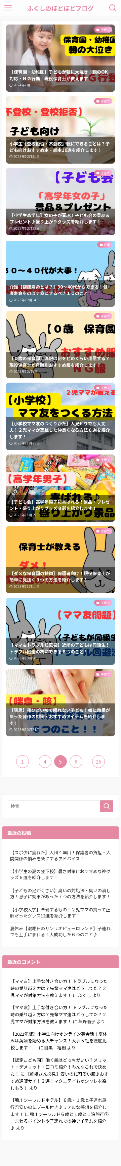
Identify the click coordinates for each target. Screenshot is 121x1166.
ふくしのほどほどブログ (60, 8)
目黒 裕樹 (55, 1047)
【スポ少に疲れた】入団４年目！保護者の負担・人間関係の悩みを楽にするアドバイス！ (60, 855)
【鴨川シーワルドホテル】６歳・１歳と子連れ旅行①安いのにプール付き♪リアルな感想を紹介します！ (58, 1107)
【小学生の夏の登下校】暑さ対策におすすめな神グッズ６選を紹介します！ (60, 874)
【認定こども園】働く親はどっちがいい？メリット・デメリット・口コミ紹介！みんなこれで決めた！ (58, 1067)
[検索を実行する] (106, 806)
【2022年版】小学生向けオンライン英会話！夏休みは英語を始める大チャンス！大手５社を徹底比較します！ (58, 1041)
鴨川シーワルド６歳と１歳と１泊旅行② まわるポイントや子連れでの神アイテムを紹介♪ (59, 1121)
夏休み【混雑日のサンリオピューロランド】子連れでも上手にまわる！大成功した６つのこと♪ (60, 931)
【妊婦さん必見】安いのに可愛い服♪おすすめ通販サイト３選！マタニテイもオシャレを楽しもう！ (59, 1081)
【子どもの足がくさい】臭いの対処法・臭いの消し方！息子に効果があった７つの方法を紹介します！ (60, 893)
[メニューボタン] (8, 8)
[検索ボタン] (113, 8)
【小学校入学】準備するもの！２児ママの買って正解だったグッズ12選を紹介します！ (60, 912)
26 (98, 761)
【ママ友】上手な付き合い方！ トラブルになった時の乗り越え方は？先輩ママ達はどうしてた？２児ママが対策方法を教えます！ (59, 988)
